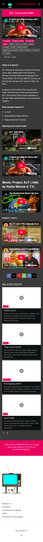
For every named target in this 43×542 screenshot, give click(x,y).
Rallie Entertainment (10, 50)
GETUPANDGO (22, 531)
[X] (14, 276)
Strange (36, 50)
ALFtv (25, 44)
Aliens (31, 44)
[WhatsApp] (24, 276)
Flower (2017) (10, 310)
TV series (29, 41)
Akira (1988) (9, 418)
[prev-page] (3, 433)
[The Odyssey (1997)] (21, 371)
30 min (18, 44)
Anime (5, 414)
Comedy (6, 41)
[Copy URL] (34, 276)
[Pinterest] (19, 276)
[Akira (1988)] (21, 405)
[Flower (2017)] (21, 297)
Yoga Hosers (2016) (12, 347)
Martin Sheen (22, 47)
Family (13, 47)
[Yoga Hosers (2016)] (21, 334)
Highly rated (18, 41)
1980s (11, 44)
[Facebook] (9, 276)
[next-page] (7, 433)
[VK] (29, 276)
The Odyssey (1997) (12, 384)
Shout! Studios (25, 50)
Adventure (7, 379)
